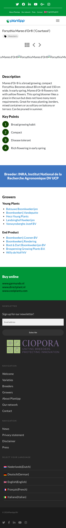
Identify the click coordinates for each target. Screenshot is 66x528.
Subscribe (33, 332)
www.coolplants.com (14, 290)
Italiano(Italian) (17, 497)
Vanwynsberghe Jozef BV (21, 223)
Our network (25, 12)
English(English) (17, 482)
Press (33, 12)
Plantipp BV (13, 512)
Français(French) (17, 489)
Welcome (8, 373)
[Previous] (5, 61)
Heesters (12, 36)
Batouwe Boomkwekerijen (22, 209)
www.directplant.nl (13, 287)
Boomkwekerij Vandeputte (22, 212)
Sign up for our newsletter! (18, 314)
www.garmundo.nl (13, 283)
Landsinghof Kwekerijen (20, 220)
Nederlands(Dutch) (19, 466)
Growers (7, 392)
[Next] (61, 61)
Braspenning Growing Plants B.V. (25, 248)
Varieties (7, 380)
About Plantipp (14, 12)
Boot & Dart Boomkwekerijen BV (26, 245)
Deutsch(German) (18, 474)
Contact (40, 12)
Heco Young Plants (17, 216)
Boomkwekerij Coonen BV (21, 237)
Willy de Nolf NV (16, 252)
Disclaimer (8, 441)
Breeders (7, 386)
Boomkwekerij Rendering (21, 241)
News (5, 428)
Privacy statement (13, 435)
